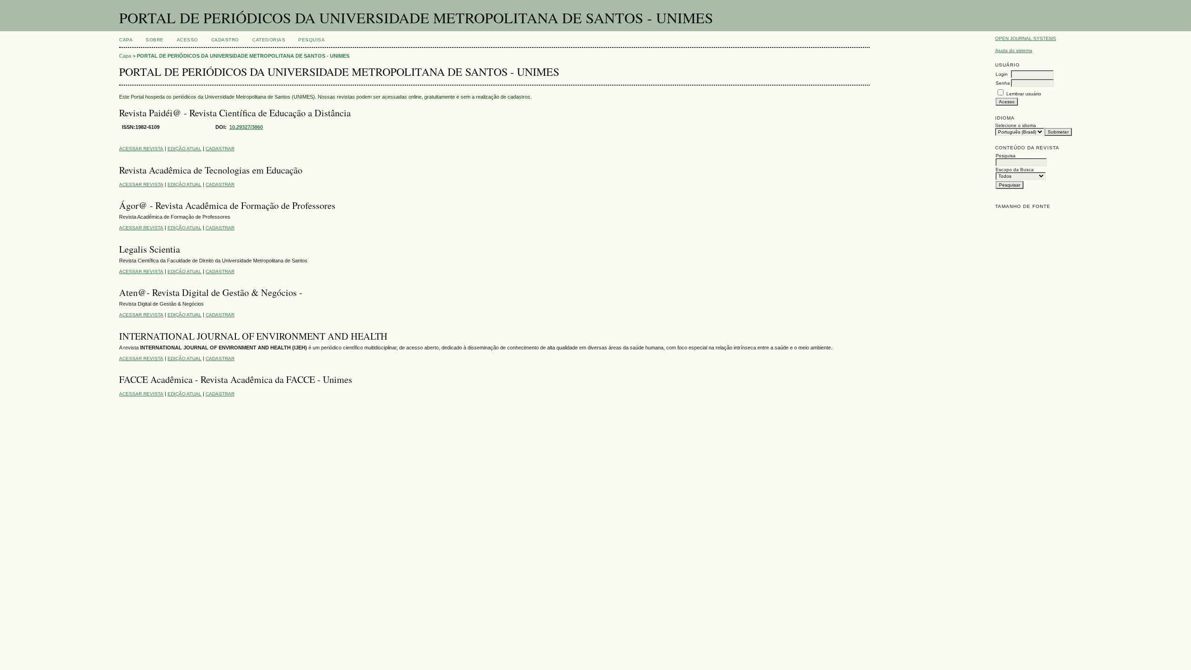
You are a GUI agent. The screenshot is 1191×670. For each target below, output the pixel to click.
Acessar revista (141, 148)
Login (1002, 74)
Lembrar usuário (1023, 93)
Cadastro (225, 39)
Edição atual (184, 148)
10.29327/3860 (246, 127)
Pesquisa (311, 39)
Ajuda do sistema (1013, 50)
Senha (1003, 83)
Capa (126, 39)
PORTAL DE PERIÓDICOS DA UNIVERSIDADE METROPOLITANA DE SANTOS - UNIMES (243, 56)
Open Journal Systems (1025, 38)
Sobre (155, 39)
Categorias (268, 39)
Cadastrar (220, 148)
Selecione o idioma (1015, 125)
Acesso (187, 39)
